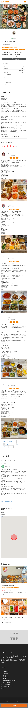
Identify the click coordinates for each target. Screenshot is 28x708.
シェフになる (6, 671)
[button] (2, 15)
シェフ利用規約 (6, 684)
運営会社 (5, 679)
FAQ (4, 688)
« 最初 (4, 441)
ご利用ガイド (6, 675)
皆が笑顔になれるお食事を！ (8, 585)
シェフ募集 (5, 673)
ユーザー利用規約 (7, 682)
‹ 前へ (10, 441)
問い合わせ (5, 677)
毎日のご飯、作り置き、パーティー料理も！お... (13, 617)
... (21, 444)
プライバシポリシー (8, 686)
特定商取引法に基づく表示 (9, 680)
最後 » (11, 446)
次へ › (5, 446)
